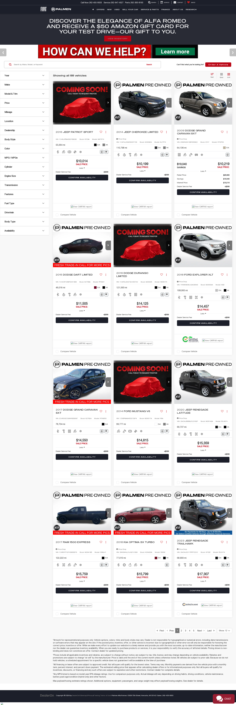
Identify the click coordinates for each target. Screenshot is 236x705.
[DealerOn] (47, 695)
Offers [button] (100, 9)
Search (149, 64)
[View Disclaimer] (80, 152)
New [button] (109, 9)
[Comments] (102, 152)
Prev (171, 630)
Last (210, 630)
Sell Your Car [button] (130, 9)
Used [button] (117, 9)
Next (200, 630)
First (161, 630)
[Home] (93, 9)
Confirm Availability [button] (82, 177)
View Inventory (118, 39)
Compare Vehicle (68, 215)
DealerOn (75, 695)
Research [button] (191, 9)
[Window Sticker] (106, 152)
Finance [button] (165, 9)
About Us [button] (178, 9)
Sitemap (83, 695)
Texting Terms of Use (102, 695)
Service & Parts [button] (150, 9)
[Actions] (105, 132)
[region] (82, 172)
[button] (108, 103)
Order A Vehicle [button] (218, 64)
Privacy (90, 695)
